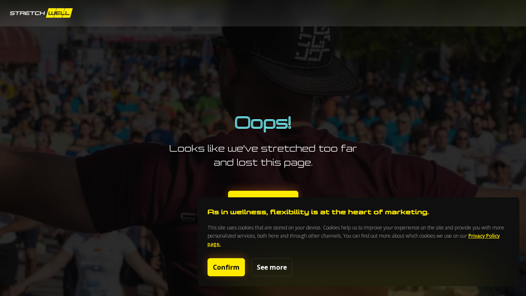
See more (272, 267)
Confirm (226, 267)
